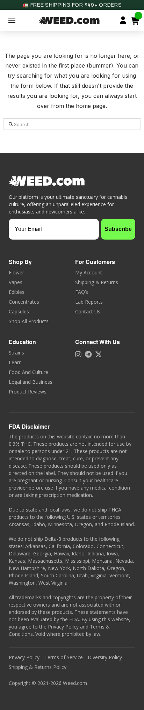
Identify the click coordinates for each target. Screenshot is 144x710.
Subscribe (118, 229)
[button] (11, 20)
